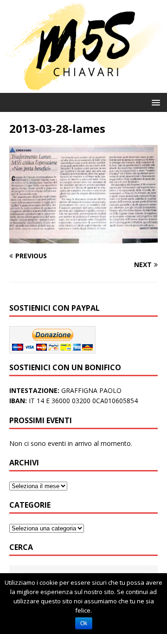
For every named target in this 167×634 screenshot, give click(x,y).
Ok (83, 623)
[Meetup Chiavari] (83, 87)
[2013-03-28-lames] (83, 238)
